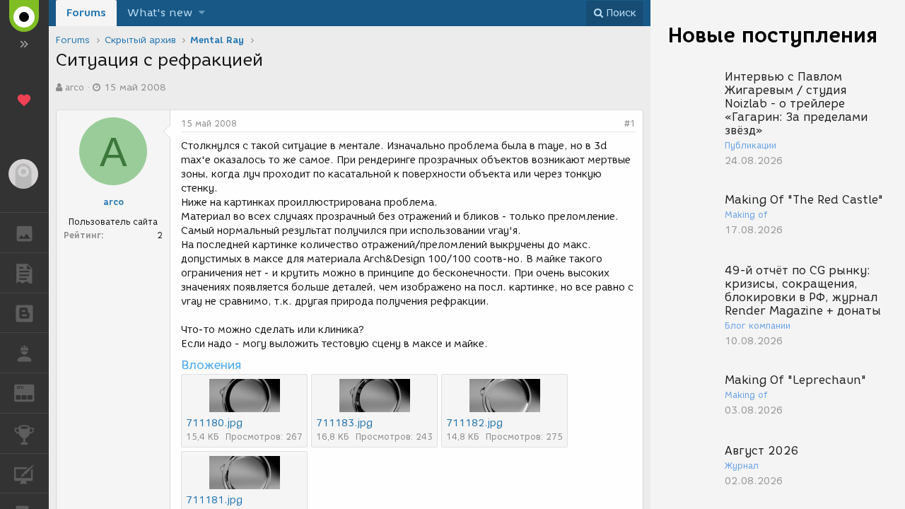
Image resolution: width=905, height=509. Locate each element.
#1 (630, 123)
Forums (86, 12)
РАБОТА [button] (24, 353)
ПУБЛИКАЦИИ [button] (24, 273)
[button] (202, 13)
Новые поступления (772, 35)
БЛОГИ (24, 313)
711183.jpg (344, 423)
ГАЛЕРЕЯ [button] (24, 232)
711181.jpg (214, 500)
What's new (159, 12)
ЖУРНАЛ (33, 392)
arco (74, 87)
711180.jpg (214, 423)
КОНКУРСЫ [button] (24, 433)
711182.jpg (474, 423)
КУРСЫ (24, 473)
